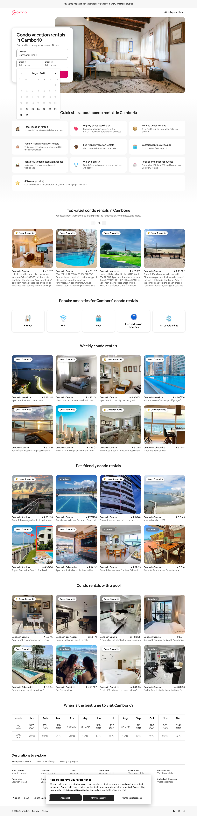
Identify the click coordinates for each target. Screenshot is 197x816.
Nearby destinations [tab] (21, 761)
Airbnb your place (174, 12)
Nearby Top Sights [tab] (69, 761)
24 (27, 109)
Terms (45, 811)
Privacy (35, 811)
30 (21, 115)
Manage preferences (132, 798)
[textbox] (29, 65)
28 (50, 109)
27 (44, 109)
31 (27, 115)
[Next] (104, 223)
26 (38, 109)
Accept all (65, 798)
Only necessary (98, 798)
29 (55, 109)
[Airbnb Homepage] (19, 12)
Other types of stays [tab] (46, 761)
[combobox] (42, 55)
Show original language (122, 3)
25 (32, 109)
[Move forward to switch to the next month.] (55, 73)
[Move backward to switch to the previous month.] (21, 73)
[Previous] (93, 223)
